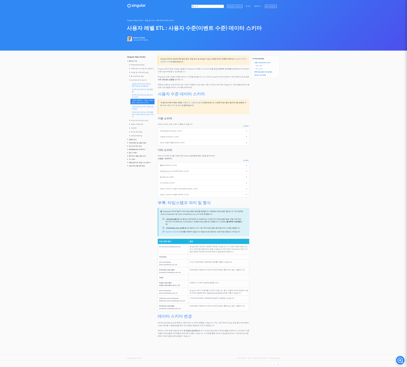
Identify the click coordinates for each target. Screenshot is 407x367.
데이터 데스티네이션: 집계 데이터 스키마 (142, 96)
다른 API (133, 128)
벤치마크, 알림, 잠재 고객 (137, 156)
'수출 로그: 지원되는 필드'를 (193, 103)
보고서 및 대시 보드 (135, 146)
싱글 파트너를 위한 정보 (137, 166)
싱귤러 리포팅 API (137, 124)
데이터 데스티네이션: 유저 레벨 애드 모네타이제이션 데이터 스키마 (143, 114)
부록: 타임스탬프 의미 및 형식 (263, 72)
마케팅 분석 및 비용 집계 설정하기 (142, 68)
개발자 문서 (133, 139)
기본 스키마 (258, 65)
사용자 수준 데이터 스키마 (262, 62)
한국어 (257, 6)
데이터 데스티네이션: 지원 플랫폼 (142, 90)
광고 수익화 (133, 152)
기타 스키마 (258, 69)
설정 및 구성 (149, 20)
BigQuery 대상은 (172, 232)
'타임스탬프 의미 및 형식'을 (172, 105)
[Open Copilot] (400, 360)
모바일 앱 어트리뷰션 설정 (139, 72)
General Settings (136, 136)
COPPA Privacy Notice (260, 358)
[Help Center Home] (136, 5)
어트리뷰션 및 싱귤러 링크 (137, 143)
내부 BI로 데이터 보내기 (165, 20)
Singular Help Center (135, 20)
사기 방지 (132, 159)
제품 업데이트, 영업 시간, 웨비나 (140, 162)
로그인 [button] (248, 6)
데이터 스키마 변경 (260, 75)
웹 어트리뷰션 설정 (137, 76)
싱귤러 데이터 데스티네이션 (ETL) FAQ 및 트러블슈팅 (141, 85)
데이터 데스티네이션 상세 (139, 120)
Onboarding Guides (137, 65)
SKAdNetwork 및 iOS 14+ (137, 149)
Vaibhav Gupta (139, 38)
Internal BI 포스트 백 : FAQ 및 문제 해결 (142, 108)
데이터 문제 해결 (136, 132)
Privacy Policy (241, 358)
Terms (250, 358)
